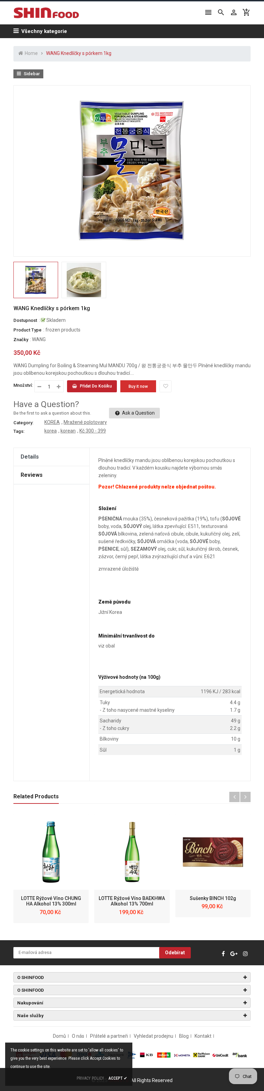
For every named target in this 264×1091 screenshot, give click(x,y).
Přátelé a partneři (109, 1036)
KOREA (52, 422)
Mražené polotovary (85, 422)
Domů (59, 1036)
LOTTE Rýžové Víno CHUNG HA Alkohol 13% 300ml (51, 901)
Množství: (23, 385)
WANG (39, 339)
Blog (184, 1036)
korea (50, 431)
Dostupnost (25, 320)
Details (30, 456)
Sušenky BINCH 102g (213, 898)
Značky (20, 339)
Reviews (32, 475)
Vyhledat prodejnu (153, 1036)
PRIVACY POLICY (90, 1078)
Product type (27, 330)
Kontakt (203, 1036)
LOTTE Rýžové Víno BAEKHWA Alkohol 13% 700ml (132, 901)
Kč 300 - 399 (92, 431)
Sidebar (31, 73)
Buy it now (138, 386)
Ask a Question (138, 413)
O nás (78, 1036)
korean (68, 431)
